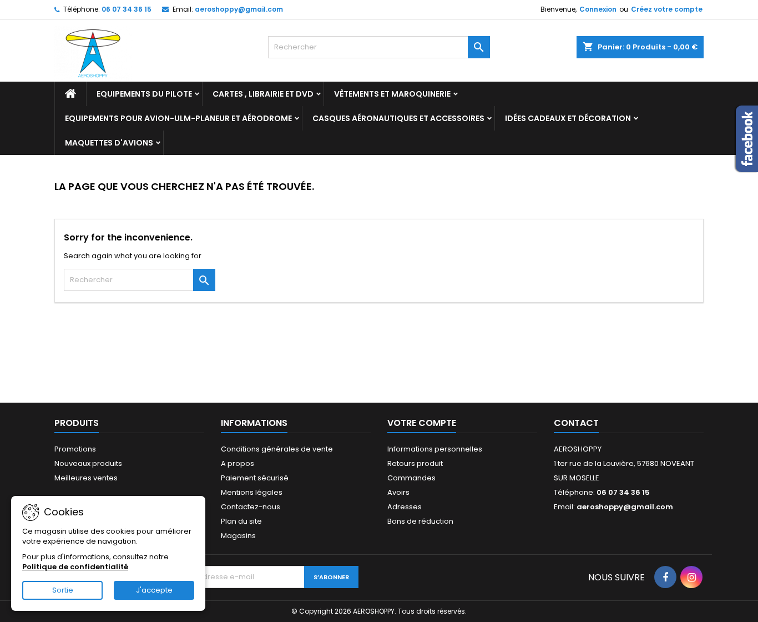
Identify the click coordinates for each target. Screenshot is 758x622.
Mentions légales (251, 492)
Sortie (62, 590)
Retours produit (415, 463)
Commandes (411, 478)
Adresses (404, 506)
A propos (237, 463)
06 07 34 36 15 (126, 9)
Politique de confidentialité (75, 566)
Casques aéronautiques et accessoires (398, 118)
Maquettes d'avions (109, 142)
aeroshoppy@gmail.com (239, 9)
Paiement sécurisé (255, 478)
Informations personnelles (434, 449)
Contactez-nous (250, 506)
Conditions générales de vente (277, 449)
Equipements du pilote (144, 93)
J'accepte (154, 590)
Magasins (238, 535)
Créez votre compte (667, 9)
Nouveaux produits (88, 463)
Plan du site (241, 521)
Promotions (75, 449)
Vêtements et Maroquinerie (392, 93)
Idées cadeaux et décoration (568, 118)
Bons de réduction (420, 521)
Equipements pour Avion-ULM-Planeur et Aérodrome (178, 118)
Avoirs (398, 492)
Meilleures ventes (86, 478)
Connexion (597, 9)
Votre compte (421, 423)
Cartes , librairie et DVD (263, 93)
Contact (576, 423)
